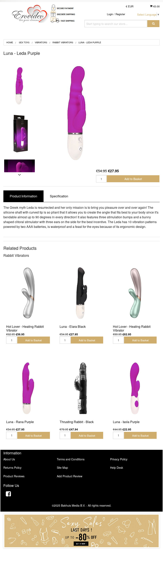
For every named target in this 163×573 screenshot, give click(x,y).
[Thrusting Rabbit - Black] (82, 388)
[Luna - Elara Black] (82, 293)
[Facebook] (8, 494)
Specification (59, 196)
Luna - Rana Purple (20, 421)
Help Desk (116, 468)
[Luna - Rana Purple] (28, 388)
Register (120, 14)
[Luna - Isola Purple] (135, 388)
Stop (81, 552)
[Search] (153, 23)
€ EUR (129, 6)
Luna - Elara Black (73, 326)
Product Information (23, 196)
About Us (9, 459)
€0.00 (156, 6)
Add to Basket (133, 179)
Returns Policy (12, 468)
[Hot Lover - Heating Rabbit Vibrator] (28, 293)
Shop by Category (140, 35)
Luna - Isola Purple (126, 421)
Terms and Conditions (70, 459)
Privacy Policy (118, 459)
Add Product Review (69, 476)
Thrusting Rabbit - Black (77, 421)
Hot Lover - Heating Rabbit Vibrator (25, 328)
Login (110, 14)
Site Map (62, 468)
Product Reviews (13, 476)
